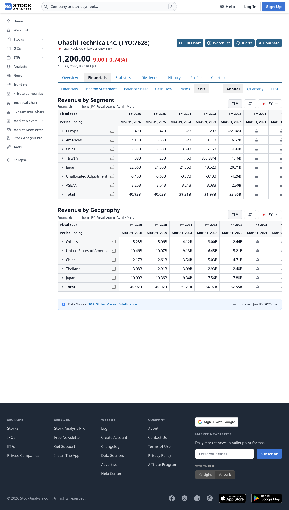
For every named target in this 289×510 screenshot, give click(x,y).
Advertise (109, 464)
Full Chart (192, 43)
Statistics (123, 77)
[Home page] (18, 6)
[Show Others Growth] (62, 241)
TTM (274, 88)
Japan (66, 48)
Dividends (149, 77)
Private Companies (23, 455)
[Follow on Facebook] (171, 498)
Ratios (184, 88)
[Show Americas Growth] (62, 140)
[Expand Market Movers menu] (42, 121)
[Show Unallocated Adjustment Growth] (62, 176)
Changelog (110, 446)
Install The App (66, 455)
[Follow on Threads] (209, 498)
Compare (271, 43)
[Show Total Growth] (62, 194)
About (153, 428)
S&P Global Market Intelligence (112, 304)
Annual (233, 88)
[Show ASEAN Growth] (62, 185)
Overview (70, 77)
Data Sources (112, 455)
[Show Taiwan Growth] (62, 158)
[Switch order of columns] (250, 103)
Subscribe (269, 453)
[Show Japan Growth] (62, 167)
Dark (227, 474)
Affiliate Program (162, 464)
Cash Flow (163, 88)
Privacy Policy (159, 455)
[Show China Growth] (62, 149)
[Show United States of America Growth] (62, 250)
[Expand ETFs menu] (42, 57)
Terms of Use (159, 446)
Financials (97, 77)
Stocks (13, 428)
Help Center (111, 473)
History (174, 77)
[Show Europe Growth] (62, 131)
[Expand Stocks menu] (42, 39)
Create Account (114, 437)
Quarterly (255, 88)
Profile (196, 77)
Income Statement (101, 88)
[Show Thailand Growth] (62, 269)
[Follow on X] (184, 498)
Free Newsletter (67, 437)
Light (207, 474)
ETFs (11, 446)
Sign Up (274, 6)
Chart (216, 77)
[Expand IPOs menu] (42, 48)
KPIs (201, 88)
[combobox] (109, 6)
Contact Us (157, 437)
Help (230, 6)
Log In (250, 6)
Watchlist (221, 43)
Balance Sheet (136, 88)
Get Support (64, 446)
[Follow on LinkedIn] (197, 498)
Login (106, 428)
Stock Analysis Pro (69, 428)
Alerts (247, 43)
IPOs (11, 437)
